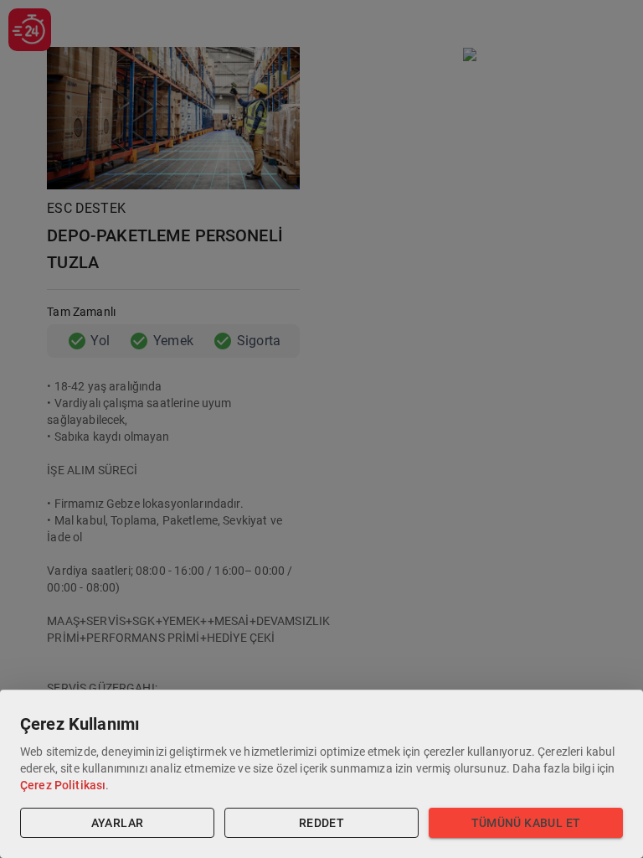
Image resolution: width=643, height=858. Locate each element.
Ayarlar (117, 823)
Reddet (321, 823)
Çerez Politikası (62, 785)
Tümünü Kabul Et (526, 823)
